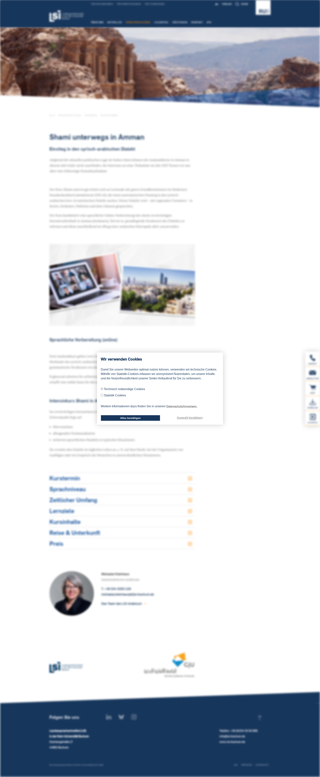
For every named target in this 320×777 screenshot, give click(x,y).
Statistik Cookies (115, 395)
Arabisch (92, 115)
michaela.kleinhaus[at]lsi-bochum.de (127, 594)
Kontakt (197, 22)
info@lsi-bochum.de (232, 736)
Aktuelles (114, 22)
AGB (236, 765)
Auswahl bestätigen (190, 417)
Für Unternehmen (102, 4)
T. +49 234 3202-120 (116, 589)
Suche (244, 4)
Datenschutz (262, 765)
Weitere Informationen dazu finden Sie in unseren (149, 406)
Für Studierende (155, 4)
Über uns (97, 22)
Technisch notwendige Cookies (124, 389)
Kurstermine (110, 115)
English (227, 4)
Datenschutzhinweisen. (181, 406)
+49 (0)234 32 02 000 (244, 730)
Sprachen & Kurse (138, 22)
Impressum (246, 765)
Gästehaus (180, 22)
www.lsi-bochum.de (232, 742)
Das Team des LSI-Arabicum (121, 603)
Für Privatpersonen (129, 4)
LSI (53, 115)
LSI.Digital (161, 22)
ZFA (209, 22)
